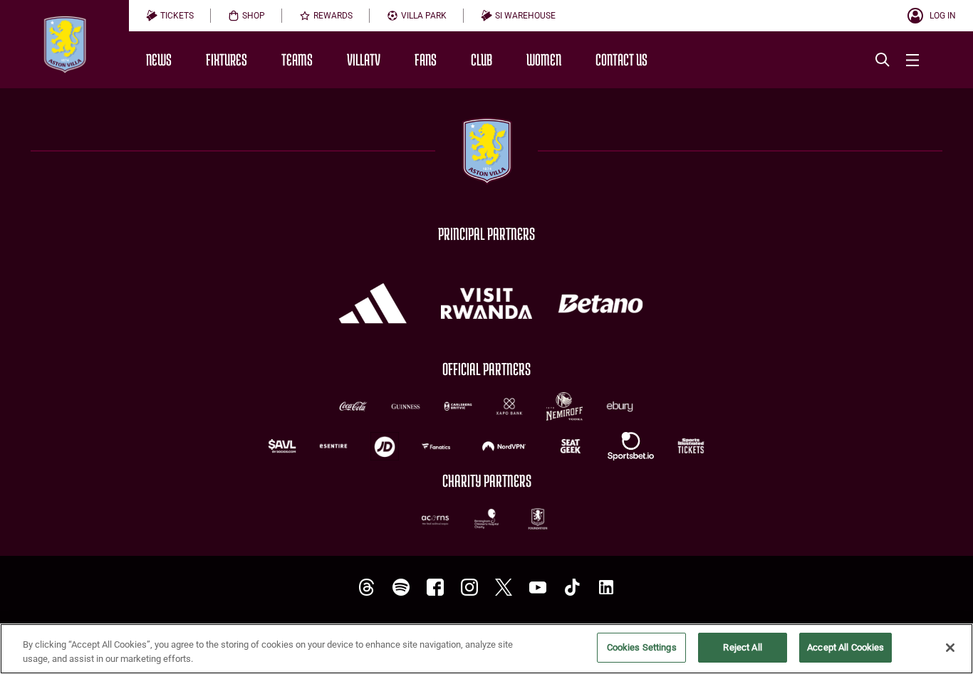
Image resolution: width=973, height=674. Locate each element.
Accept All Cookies (845, 647)
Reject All (742, 647)
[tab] (170, 15)
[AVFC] (401, 587)
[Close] (950, 647)
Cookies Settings (642, 647)
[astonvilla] (366, 587)
